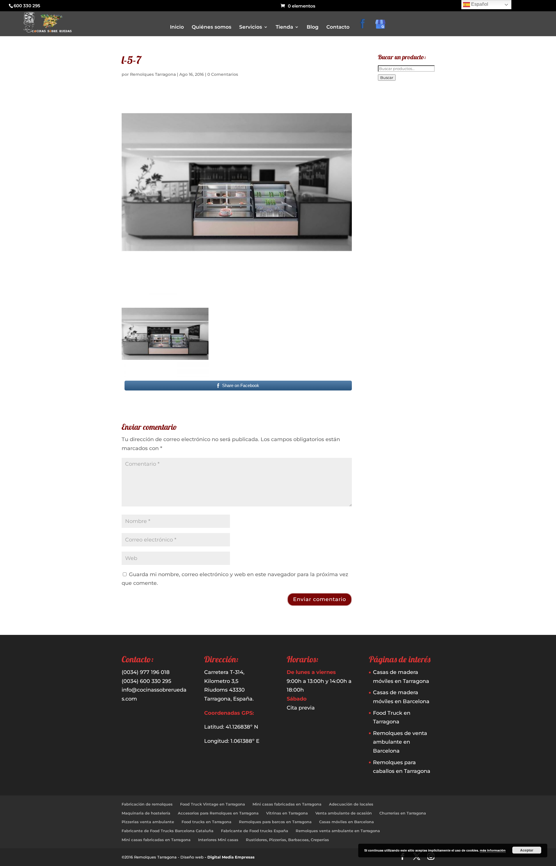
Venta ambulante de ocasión (343, 813)
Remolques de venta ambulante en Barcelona (400, 742)
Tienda (284, 27)
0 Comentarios (222, 74)
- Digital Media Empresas (230, 857)
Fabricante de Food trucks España (254, 830)
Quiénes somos (211, 27)
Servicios (250, 27)
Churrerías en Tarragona (402, 813)
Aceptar (526, 850)
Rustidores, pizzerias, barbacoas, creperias (320, 101)
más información (493, 850)
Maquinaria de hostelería (146, 813)
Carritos (290, 69)
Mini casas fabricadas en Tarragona (287, 804)
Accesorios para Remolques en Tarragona (218, 813)
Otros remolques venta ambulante (314, 85)
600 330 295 (27, 5)
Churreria (292, 77)
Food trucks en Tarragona (206, 821)
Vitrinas (290, 109)
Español (479, 4)
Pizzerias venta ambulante (148, 821)
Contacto (338, 27)
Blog (313, 27)
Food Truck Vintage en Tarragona (212, 804)
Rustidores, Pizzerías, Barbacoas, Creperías (287, 839)
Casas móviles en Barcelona (346, 821)
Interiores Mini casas (218, 839)
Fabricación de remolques (147, 804)
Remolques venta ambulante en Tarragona (338, 830)
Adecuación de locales (351, 804)
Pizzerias (291, 93)
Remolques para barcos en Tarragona (275, 821)
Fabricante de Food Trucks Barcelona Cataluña (167, 830)
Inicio (177, 27)
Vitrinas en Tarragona (287, 813)
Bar (287, 61)
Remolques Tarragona (153, 74)
